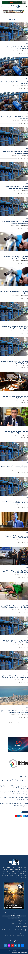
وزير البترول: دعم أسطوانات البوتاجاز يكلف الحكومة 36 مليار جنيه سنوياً (16, 534)
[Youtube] (12, 942)
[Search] (1, 6)
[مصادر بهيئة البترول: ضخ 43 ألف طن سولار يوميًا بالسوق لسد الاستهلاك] (14, 273)
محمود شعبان (23, 48)
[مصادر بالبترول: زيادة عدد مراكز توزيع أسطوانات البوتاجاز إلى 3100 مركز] (14, 343)
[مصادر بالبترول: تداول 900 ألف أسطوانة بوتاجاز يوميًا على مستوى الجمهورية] (14, 203)
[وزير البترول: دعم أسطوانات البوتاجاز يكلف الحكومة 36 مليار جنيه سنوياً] (14, 518)
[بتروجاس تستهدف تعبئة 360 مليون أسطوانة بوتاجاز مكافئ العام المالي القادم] (14, 308)
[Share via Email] (18, 51)
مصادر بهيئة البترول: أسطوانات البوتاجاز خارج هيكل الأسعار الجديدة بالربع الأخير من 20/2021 (15, 674)
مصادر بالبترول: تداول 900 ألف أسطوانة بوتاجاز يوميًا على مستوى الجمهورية (14, 219)
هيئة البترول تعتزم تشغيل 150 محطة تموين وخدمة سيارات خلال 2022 (15, 569)
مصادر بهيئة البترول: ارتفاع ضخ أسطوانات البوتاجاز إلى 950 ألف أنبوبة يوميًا (16, 184)
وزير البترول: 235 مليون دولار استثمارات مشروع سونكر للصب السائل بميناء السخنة (14, 709)
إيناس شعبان (23, 83)
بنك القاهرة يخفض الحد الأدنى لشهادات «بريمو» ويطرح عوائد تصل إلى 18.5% (14, 778)
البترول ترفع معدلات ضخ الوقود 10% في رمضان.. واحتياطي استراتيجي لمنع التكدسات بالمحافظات (14, 604)
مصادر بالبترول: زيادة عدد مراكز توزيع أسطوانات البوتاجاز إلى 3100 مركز (14, 359)
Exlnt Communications (22, 949)
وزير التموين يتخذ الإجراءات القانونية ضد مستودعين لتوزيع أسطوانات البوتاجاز (16, 429)
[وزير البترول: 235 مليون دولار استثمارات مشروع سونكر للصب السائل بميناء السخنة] (14, 693)
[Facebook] (22, 942)
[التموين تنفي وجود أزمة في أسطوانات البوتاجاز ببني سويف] (14, 64)
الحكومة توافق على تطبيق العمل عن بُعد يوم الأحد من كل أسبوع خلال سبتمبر (14, 796)
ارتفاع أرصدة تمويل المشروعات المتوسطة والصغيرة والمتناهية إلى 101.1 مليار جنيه (14, 784)
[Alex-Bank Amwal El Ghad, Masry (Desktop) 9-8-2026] (14, 2)
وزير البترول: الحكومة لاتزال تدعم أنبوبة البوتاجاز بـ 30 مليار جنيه (14, 115)
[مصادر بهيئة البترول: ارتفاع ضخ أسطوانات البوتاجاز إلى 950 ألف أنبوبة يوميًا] (14, 168)
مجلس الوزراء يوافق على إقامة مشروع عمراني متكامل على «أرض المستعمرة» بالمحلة (14, 790)
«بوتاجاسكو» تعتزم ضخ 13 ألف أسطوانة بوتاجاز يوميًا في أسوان (14, 464)
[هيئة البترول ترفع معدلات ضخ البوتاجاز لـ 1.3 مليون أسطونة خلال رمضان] (14, 623)
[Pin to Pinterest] (24, 51)
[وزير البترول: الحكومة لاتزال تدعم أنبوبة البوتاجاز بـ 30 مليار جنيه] (14, 99)
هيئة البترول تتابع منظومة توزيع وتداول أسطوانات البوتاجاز (16, 45)
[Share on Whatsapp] (21, 51)
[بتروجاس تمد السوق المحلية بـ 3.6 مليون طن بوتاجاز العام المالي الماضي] (14, 378)
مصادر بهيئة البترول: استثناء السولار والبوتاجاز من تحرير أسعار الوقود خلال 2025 (14, 254)
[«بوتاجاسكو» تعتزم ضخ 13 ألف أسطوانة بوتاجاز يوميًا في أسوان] (14, 448)
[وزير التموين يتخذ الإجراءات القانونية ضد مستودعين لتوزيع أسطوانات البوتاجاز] (14, 413)
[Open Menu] (26, 6)
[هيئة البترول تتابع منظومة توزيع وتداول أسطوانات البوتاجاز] (14, 29)
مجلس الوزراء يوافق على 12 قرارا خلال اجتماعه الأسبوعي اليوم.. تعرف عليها (14, 801)
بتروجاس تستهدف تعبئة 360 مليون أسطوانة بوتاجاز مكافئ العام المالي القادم (15, 324)
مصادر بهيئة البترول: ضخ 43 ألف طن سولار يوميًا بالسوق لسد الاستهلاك (14, 289)
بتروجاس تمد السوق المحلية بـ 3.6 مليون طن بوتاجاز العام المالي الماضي (15, 394)
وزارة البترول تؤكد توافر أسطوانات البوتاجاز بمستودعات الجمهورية (15, 149)
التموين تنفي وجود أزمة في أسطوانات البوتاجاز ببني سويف (14, 80)
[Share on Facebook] (27, 51)
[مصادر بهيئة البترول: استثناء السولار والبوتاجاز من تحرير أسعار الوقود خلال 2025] (14, 238)
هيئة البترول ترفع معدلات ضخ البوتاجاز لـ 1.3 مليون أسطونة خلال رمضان (15, 639)
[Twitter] (19, 942)
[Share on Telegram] (19, 51)
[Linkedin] (15, 942)
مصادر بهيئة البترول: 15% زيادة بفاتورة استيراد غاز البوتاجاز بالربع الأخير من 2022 (14, 499)
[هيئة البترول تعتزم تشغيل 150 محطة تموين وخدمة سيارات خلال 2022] (14, 553)
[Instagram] (9, 942)
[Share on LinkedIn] (22, 51)
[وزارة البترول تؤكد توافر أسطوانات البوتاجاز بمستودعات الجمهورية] (14, 133)
